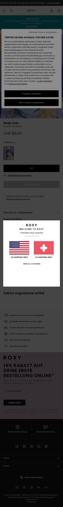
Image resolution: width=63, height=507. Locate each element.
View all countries (31, 264)
